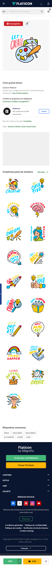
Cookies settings (27, 531)
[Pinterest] (26, 503)
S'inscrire (26, 519)
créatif (20, 437)
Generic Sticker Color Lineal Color (22, 126)
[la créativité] (14, 257)
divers (6, 433)
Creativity (27, 121)
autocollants (30, 433)
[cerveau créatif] (38, 209)
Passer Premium (26, 465)
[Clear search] (36, 12)
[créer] (14, 233)
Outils (6, 480)
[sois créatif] (14, 185)
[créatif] (38, 233)
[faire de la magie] (38, 257)
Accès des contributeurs (26, 458)
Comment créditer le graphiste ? (16, 101)
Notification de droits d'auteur (36, 528)
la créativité (9, 437)
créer (28, 437)
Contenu (7, 475)
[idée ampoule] (14, 305)
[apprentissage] (38, 305)
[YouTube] (39, 503)
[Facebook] (13, 503)
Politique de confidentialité (36, 525)
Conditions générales (14, 525)
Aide (5, 486)
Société (6, 491)
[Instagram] (32, 503)
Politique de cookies (13, 528)
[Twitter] (19, 503)
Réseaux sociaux (26, 497)
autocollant (17, 433)
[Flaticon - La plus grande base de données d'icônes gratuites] (22, 3)
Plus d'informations (20, 93)
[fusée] (14, 281)
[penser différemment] (14, 377)
